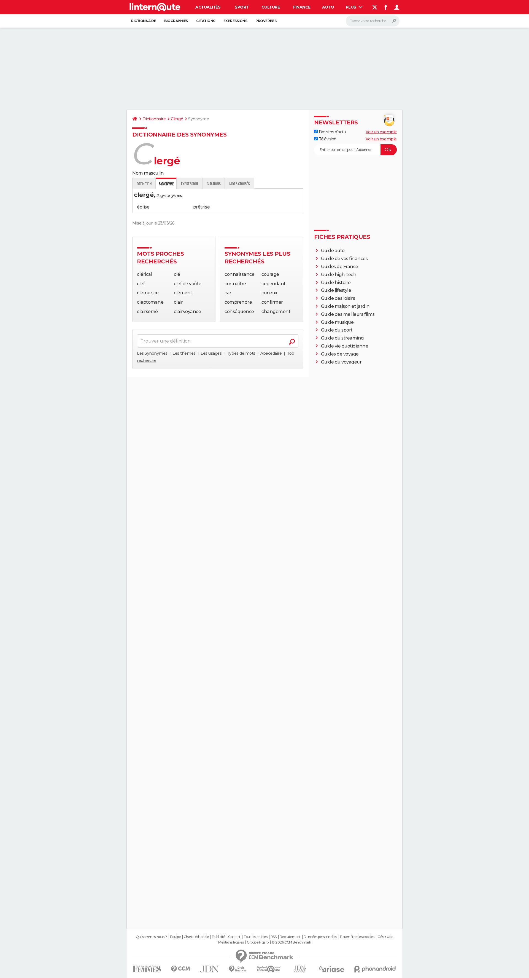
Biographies (176, 21)
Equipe (175, 937)
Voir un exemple (381, 131)
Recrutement (290, 937)
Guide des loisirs (338, 298)
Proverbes (265, 21)
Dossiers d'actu (332, 131)
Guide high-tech (339, 274)
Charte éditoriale (196, 937)
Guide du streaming (342, 338)
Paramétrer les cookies (357, 937)
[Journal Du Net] (209, 969)
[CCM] (180, 969)
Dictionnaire (143, 21)
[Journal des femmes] (147, 969)
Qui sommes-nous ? (151, 937)
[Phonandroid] (375, 969)
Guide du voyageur (341, 362)
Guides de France (339, 266)
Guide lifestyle (336, 290)
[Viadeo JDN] (300, 969)
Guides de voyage (340, 354)
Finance (302, 7)
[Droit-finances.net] (238, 969)
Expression (189, 183)
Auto (328, 7)
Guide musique (337, 322)
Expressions (235, 21)
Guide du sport (337, 330)
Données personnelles (320, 937)
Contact (234, 937)
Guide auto (333, 250)
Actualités (207, 7)
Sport (242, 7)
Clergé (177, 118)
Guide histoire (336, 282)
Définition (144, 183)
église (143, 207)
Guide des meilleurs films (348, 314)
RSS (274, 937)
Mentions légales (231, 942)
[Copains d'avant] (269, 969)
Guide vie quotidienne (344, 346)
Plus (351, 7)
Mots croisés (239, 183)
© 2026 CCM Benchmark (291, 942)
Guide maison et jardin (345, 306)
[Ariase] (331, 969)
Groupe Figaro (258, 942)
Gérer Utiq (385, 937)
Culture (270, 7)
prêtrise (201, 207)
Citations (205, 21)
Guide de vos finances (344, 258)
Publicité (218, 937)
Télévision (327, 139)
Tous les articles (255, 937)
